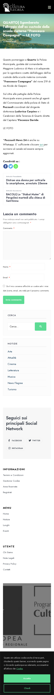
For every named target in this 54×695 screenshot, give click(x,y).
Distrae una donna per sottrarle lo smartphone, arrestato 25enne (26, 180)
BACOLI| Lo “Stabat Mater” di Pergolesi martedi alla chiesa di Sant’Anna (25, 196)
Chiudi (27, 688)
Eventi (6, 531)
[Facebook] (5, 166)
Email (6, 277)
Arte (10, 351)
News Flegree (15, 383)
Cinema (12, 364)
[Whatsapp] (16, 166)
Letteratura (13, 370)
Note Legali (8, 558)
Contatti (6, 569)
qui (41, 144)
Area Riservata (10, 486)
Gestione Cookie (11, 481)
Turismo (12, 389)
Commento (9, 228)
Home (6, 513)
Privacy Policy (9, 563)
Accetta (27, 678)
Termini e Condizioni (13, 475)
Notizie (6, 519)
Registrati (7, 492)
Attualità (12, 357)
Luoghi (6, 525)
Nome (6, 266)
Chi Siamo (8, 552)
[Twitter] (10, 166)
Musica (11, 376)
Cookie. (19, 668)
